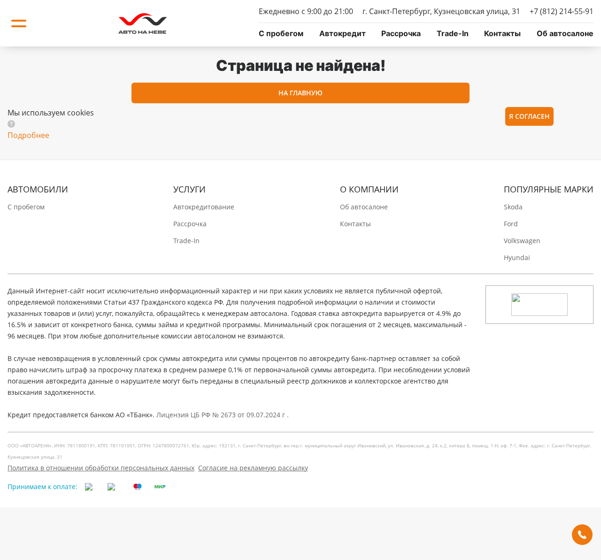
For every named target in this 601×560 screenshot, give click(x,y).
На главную (300, 92)
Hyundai (517, 257)
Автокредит (342, 33)
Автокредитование (203, 206)
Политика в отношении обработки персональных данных (101, 467)
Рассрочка (401, 33)
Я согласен (529, 116)
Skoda (513, 206)
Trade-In (453, 33)
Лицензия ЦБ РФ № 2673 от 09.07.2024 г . (222, 414)
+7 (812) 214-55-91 (561, 11)
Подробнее (28, 135)
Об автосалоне (565, 33)
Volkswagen (522, 240)
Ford (511, 223)
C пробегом (281, 33)
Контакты (502, 33)
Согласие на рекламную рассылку (253, 467)
